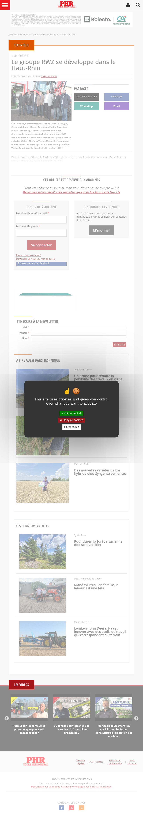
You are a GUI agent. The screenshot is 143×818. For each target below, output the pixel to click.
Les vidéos (21, 685)
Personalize (71, 427)
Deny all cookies (72, 420)
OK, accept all (73, 413)
